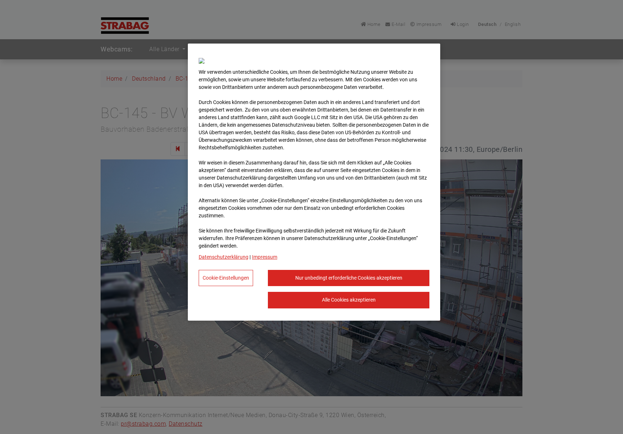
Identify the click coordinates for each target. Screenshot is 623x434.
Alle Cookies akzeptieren (349, 300)
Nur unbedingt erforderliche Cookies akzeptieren (348, 278)
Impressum (264, 257)
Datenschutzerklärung (223, 257)
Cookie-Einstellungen (226, 278)
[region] (314, 182)
